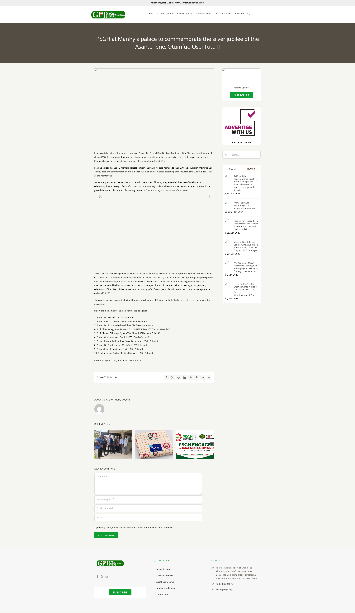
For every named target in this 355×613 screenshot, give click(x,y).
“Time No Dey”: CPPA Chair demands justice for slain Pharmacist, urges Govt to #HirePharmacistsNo (246, 289)
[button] (248, 13)
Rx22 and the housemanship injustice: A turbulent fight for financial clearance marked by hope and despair (245, 183)
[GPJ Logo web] (108, 10)
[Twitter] (102, 576)
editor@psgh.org (224, 589)
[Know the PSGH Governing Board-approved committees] (228, 203)
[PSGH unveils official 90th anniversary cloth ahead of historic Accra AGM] (154, 444)
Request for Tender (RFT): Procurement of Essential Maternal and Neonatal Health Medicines (246, 225)
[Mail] (107, 576)
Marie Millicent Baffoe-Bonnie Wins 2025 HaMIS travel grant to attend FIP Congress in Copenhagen (246, 246)
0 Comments (136, 360)
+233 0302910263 (225, 584)
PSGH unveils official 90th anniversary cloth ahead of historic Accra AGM (154, 438)
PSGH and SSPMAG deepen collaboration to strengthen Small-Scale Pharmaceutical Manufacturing (113, 436)
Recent (251, 168)
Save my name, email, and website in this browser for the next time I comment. (135, 527)
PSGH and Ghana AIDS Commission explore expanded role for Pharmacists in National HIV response (195, 434)
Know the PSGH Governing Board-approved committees (244, 205)
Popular (232, 168)
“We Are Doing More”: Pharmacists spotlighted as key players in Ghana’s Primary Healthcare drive (246, 267)
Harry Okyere (103, 360)
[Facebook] (97, 576)
